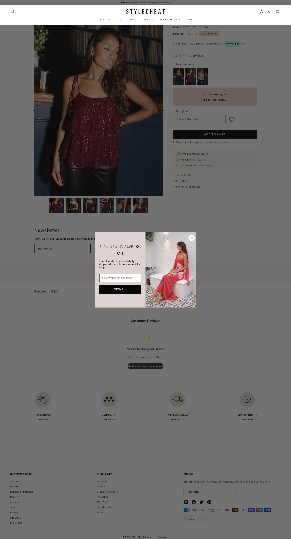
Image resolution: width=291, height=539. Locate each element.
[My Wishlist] (270, 11)
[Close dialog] (192, 238)
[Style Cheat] (145, 11)
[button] (121, 20)
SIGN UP (120, 289)
